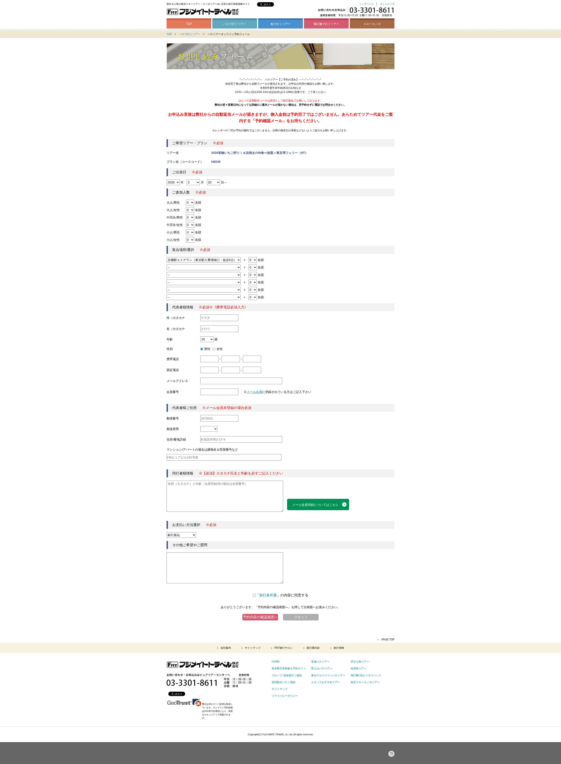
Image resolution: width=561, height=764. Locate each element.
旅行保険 (339, 647)
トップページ (366, 4)
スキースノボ (372, 24)
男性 (207, 349)
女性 (220, 349)
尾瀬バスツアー (320, 661)
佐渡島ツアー (358, 668)
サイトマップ (387, 4)
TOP (189, 24)
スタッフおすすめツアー (325, 682)
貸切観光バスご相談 (283, 682)
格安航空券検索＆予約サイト (289, 668)
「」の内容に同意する (282, 595)
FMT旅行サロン (283, 647)
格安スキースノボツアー (365, 682)
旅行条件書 (268, 595)
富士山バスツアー (321, 668)
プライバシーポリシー (285, 695)
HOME (276, 661)
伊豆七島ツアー (360, 661)
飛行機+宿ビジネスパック (366, 675)
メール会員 (254, 392)
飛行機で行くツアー (326, 24)
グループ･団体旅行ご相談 (287, 675)
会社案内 (225, 647)
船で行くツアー (281, 24)
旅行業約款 (313, 647)
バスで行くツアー (234, 24)
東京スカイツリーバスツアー (328, 675)
